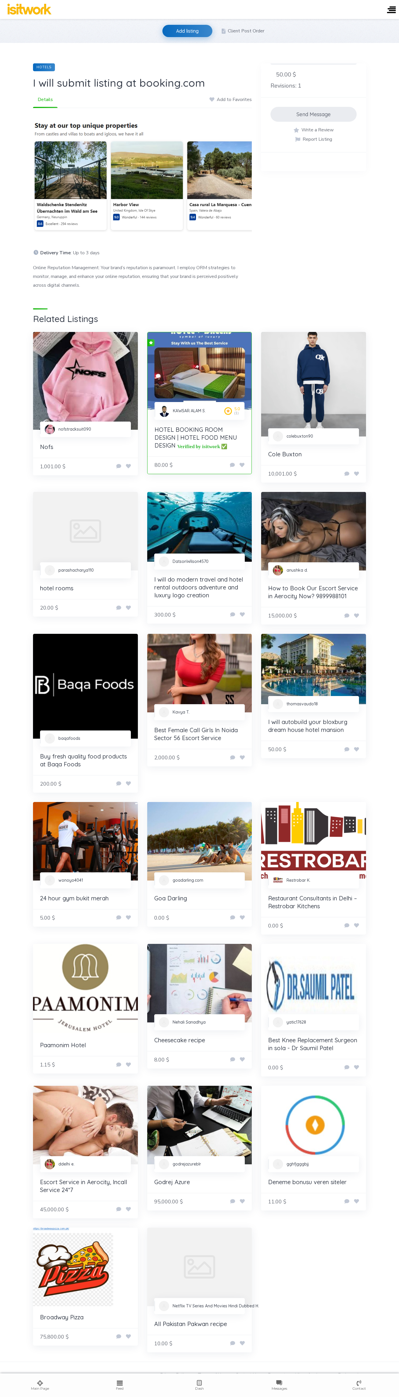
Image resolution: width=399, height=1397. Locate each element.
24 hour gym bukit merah (74, 898)
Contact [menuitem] (359, 1388)
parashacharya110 (76, 570)
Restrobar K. (298, 880)
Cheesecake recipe (179, 1040)
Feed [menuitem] (120, 1388)
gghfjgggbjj (298, 1164)
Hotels (44, 67)
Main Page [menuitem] (40, 1388)
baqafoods (69, 738)
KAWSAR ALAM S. (189, 410)
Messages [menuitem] (279, 1388)
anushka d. (297, 570)
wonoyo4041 (70, 880)
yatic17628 (296, 1022)
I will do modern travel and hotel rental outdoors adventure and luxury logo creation (198, 587)
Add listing (187, 31)
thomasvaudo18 (302, 704)
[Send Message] (118, 466)
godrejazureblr (187, 1164)
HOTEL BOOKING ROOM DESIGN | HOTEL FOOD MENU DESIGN (196, 437)
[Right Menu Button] (391, 10)
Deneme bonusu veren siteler (307, 1182)
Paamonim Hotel (63, 1045)
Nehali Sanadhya (189, 1022)
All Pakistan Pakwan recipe (190, 1324)
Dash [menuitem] (199, 1388)
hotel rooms (56, 588)
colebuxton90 (300, 436)
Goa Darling (170, 898)
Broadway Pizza (62, 1317)
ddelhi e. (66, 1164)
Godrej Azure (172, 1182)
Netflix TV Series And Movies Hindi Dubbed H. (216, 1306)
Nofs (46, 446)
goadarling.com (188, 880)
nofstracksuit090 (74, 429)
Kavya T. (181, 712)
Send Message (313, 114)
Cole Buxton (285, 454)
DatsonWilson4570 (191, 561)
